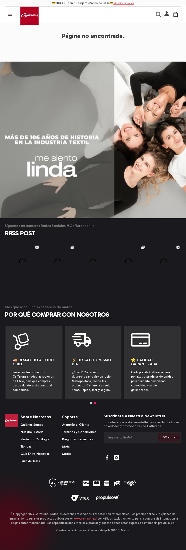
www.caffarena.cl (85, 518)
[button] (167, 14)
